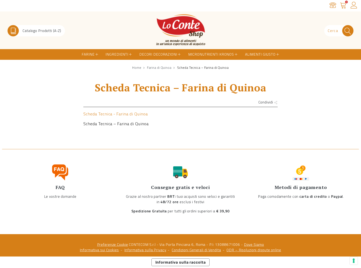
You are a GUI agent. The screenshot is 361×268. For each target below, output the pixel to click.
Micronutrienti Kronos (211, 54)
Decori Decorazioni (158, 54)
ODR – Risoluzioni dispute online (253, 250)
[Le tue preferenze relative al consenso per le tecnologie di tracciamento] (354, 261)
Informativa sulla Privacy (145, 250)
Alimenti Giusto (260, 54)
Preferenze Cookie (112, 244)
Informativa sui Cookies (99, 250)
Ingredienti (117, 54)
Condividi (266, 102)
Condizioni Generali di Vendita (196, 250)
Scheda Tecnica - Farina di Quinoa (115, 114)
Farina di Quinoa (159, 67)
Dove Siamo (254, 244)
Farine (88, 54)
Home (136, 67)
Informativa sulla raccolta (180, 262)
